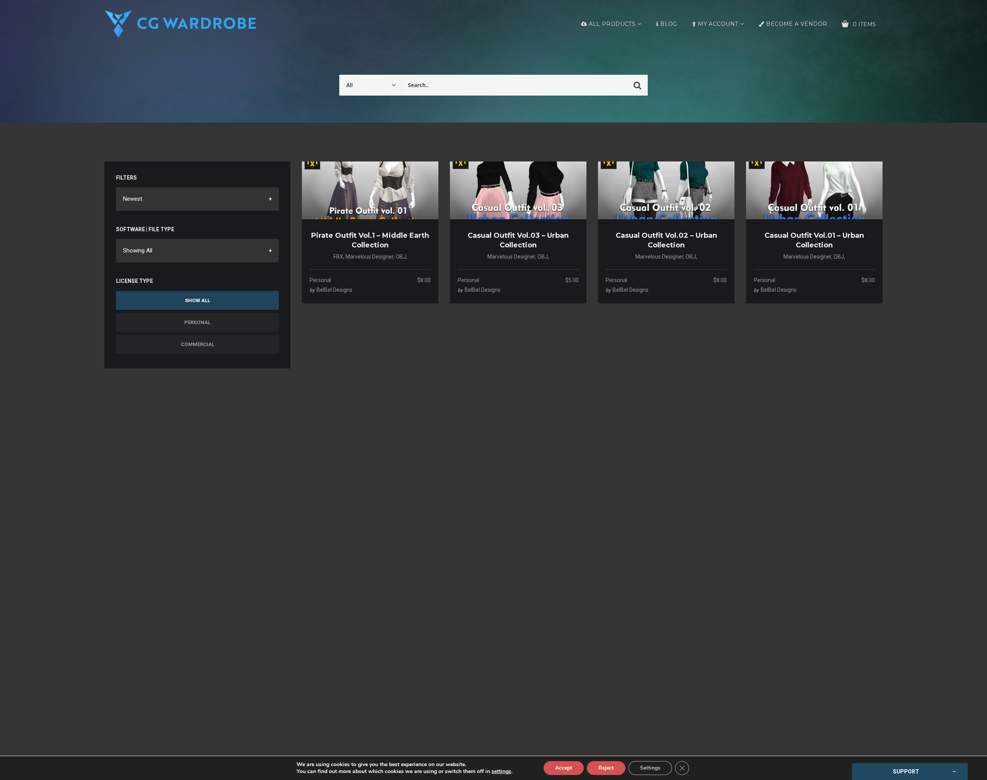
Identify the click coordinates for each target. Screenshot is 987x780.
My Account (718, 23)
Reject (606, 768)
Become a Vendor (796, 23)
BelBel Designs (334, 290)
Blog (668, 23)
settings (501, 771)
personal (320, 280)
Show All (197, 300)
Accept (563, 768)
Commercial (197, 344)
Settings (650, 768)
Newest (132, 198)
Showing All (137, 250)
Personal (197, 322)
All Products (612, 23)
